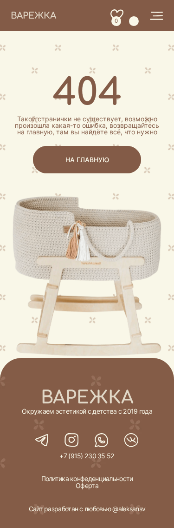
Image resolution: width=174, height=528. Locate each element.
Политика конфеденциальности (87, 478)
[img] (156, 16)
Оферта (87, 485)
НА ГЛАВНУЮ (87, 160)
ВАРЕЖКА (33, 15)
